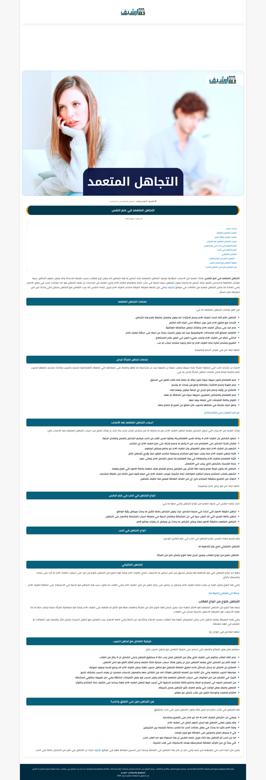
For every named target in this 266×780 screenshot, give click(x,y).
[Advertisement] (133, 47)
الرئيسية (151, 201)
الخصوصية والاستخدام (136, 772)
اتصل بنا (124, 772)
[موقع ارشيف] (133, 12)
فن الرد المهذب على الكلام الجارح (221, 412)
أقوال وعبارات (141, 201)
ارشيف (170, 287)
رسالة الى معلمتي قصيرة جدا (224, 593)
